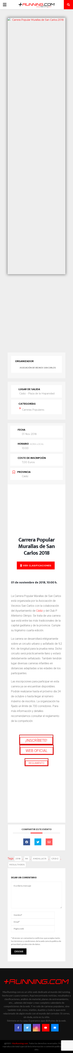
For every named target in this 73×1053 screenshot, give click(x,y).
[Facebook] (18, 1027)
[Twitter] (27, 1027)
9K (26, 858)
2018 (18, 858)
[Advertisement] (36, 312)
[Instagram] (36, 1027)
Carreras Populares (33, 409)
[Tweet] (37, 841)
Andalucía (40, 858)
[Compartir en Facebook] (26, 841)
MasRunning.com (20, 1043)
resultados (17, 864)
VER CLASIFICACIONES (37, 565)
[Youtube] (45, 1027)
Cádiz (39, 610)
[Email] (49, 841)
